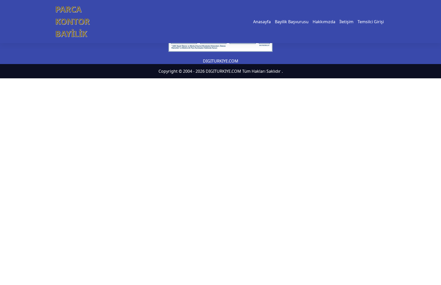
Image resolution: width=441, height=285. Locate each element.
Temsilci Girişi (371, 21)
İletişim (346, 21)
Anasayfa (262, 21)
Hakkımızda (324, 21)
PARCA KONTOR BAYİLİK (72, 21)
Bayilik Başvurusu (292, 21)
